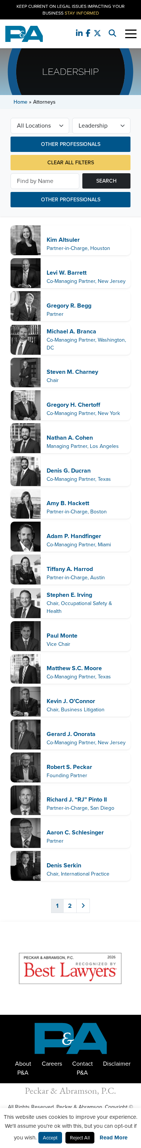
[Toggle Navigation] (130, 33)
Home (20, 102)
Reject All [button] (80, 1137)
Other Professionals (70, 144)
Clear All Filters (70, 163)
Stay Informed (82, 13)
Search (106, 181)
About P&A (23, 1068)
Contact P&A (82, 1068)
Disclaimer (116, 1063)
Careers (52, 1063)
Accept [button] (50, 1137)
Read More (113, 1137)
